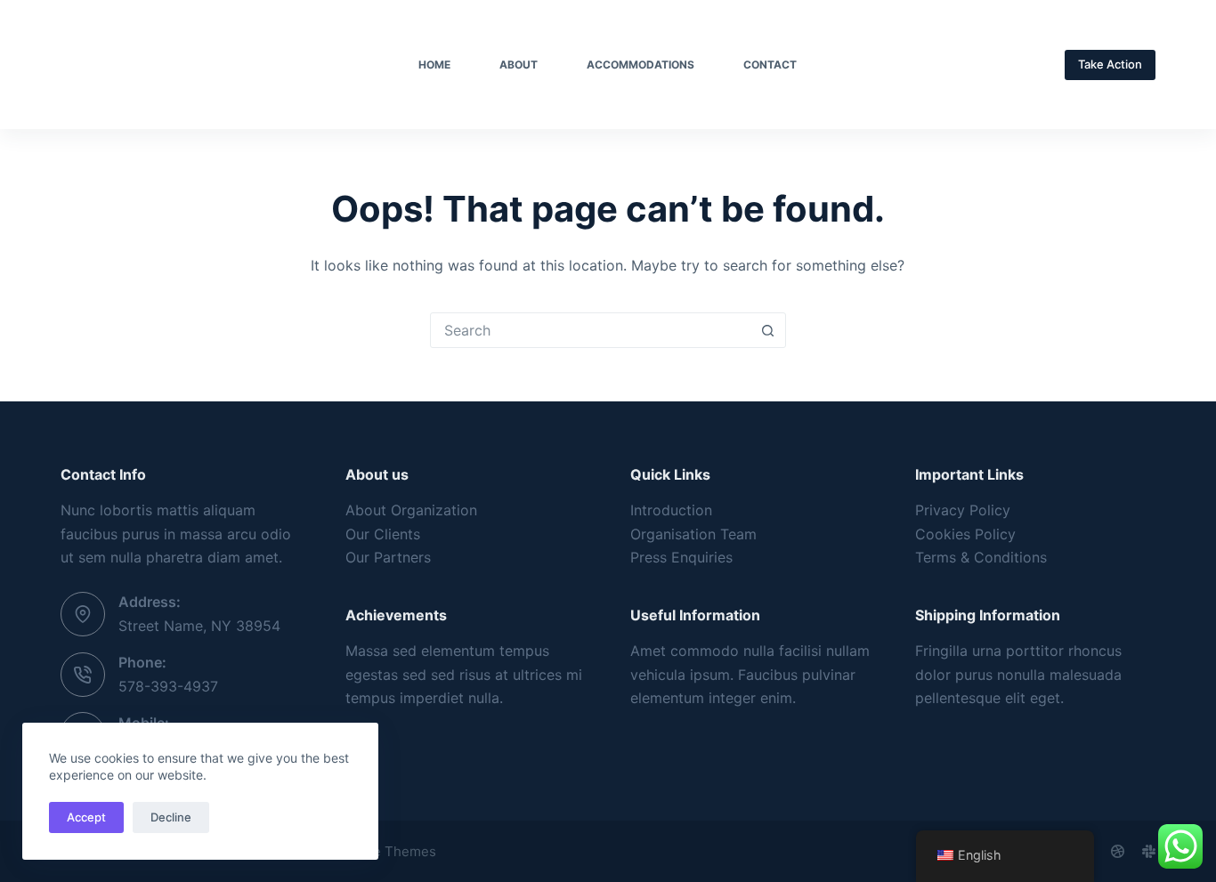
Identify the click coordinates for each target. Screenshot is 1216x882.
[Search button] (768, 330)
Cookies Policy (965, 534)
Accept (86, 817)
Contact (770, 64)
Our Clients (382, 534)
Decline (170, 817)
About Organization (411, 510)
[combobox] (591, 330)
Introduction (671, 510)
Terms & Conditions (981, 557)
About (518, 64)
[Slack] (1148, 851)
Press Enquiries (681, 557)
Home (434, 64)
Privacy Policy (962, 510)
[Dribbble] (1117, 851)
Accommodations (640, 64)
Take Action (1110, 64)
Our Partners (388, 557)
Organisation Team (693, 534)
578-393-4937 (168, 686)
